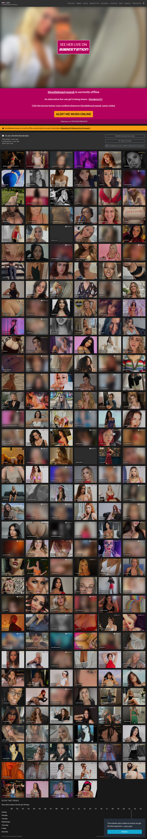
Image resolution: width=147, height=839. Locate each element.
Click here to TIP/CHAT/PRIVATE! (74, 121)
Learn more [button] (128, 826)
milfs (85, 3)
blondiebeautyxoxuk (61, 92)
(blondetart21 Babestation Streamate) (75, 128)
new (121, 3)
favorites (136, 3)
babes (79, 3)
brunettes (94, 3)
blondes (104, 3)
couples (113, 3)
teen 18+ (71, 3)
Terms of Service (101, 836)
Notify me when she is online (126, 136)
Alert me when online (73, 114)
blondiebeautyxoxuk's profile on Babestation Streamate (126, 146)
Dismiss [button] (125, 832)
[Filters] (143, 3)
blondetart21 (95, 99)
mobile (127, 3)
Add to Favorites (125, 141)
